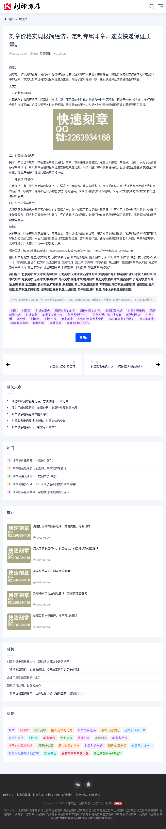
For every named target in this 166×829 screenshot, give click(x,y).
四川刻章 (119, 814)
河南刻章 (40, 814)
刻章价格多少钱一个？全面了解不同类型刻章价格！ (45, 484)
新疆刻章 (99, 818)
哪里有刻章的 (19, 323)
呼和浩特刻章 (119, 274)
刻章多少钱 (119, 738)
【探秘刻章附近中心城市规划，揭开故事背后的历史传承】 (44, 669)
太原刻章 (104, 274)
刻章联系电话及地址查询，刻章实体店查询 (39, 420)
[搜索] (151, 6)
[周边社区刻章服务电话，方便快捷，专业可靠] (19, 532)
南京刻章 (27, 279)
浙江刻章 (142, 810)
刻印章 (26, 310)
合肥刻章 (101, 279)
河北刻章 (46, 810)
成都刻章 (129, 284)
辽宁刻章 (82, 810)
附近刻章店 (43, 310)
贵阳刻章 (142, 284)
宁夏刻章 (87, 818)
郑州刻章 (18, 284)
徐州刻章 (51, 279)
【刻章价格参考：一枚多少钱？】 (34, 460)
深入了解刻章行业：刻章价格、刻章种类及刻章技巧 (44, 407)
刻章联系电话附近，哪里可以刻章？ (34, 427)
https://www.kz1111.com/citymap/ (70, 250)
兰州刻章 (71, 289)
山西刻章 (57, 810)
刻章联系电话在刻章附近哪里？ (31, 414)
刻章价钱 (50, 318)
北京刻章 (27, 274)
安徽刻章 (153, 810)
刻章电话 (50, 753)
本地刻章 (55, 323)
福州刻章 (113, 279)
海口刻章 (117, 284)
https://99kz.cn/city (35, 250)
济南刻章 (138, 279)
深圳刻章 (68, 284)
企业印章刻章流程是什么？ (24, 677)
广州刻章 (55, 284)
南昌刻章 (126, 279)
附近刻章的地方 (65, 310)
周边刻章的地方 (90, 310)
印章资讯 (22, 19)
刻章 (14, 310)
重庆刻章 (39, 274)
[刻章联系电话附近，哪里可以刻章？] (19, 621)
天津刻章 (76, 274)
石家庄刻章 (90, 274)
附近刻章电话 (117, 745)
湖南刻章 (63, 814)
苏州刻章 (64, 279)
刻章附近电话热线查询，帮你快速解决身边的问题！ (39, 661)
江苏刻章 (130, 810)
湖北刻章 (51, 814)
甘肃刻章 (65, 818)
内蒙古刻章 (70, 810)
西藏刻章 (153, 814)
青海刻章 (76, 818)
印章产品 (38, 794)
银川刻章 (95, 289)
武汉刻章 (31, 284)
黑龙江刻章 (106, 810)
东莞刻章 (92, 284)
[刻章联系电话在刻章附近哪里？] (19, 577)
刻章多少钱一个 (77, 314)
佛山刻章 (80, 284)
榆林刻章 (58, 289)
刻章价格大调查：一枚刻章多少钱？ (35, 476)
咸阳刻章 (46, 289)
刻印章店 (70, 803)
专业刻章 (67, 318)
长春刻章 (146, 274)
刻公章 (21, 318)
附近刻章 (126, 289)
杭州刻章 (89, 279)
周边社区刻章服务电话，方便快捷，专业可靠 (40, 401)
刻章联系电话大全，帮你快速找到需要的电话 (41, 492)
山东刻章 (29, 814)
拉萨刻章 (21, 289)
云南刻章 (142, 814)
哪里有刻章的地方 (77, 323)
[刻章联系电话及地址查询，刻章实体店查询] (19, 599)
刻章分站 (81, 794)
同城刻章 (39, 323)
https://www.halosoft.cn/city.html (114, 250)
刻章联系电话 (113, 310)
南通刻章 (76, 279)
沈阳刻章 (134, 274)
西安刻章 (33, 289)
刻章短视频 (53, 794)
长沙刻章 (43, 284)
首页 (11, 19)
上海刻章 (64, 274)
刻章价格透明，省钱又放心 (24, 685)
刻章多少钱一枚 (52, 314)
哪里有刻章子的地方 (121, 318)
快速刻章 (84, 738)
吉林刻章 (51, 274)
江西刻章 (17, 814)
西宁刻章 (83, 289)
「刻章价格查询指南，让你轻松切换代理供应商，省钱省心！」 (46, 693)
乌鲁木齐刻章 (110, 289)
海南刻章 (97, 814)
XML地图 (94, 794)
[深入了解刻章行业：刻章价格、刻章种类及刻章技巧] (19, 554)
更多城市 (110, 818)
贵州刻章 (131, 814)
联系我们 (67, 794)
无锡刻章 (39, 279)
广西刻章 (85, 814)
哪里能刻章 (147, 318)
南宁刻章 (105, 284)
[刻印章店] (24, 6)
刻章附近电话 (136, 310)
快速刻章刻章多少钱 (91, 318)
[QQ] (88, 784)
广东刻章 (74, 814)
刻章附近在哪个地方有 (107, 314)
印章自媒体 (23, 794)
